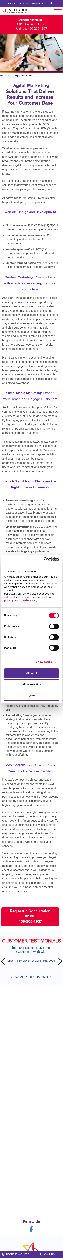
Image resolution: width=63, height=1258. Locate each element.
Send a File (37, 4)
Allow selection (31, 684)
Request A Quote (18, 4)
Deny (31, 695)
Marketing (6, 75)
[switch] (54, 626)
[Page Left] (3, 961)
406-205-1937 (37, 28)
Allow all (31, 672)
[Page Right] (59, 961)
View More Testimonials (31, 977)
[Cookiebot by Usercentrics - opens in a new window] (44, 559)
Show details (44, 661)
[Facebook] (31, 1229)
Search (51, 3)
